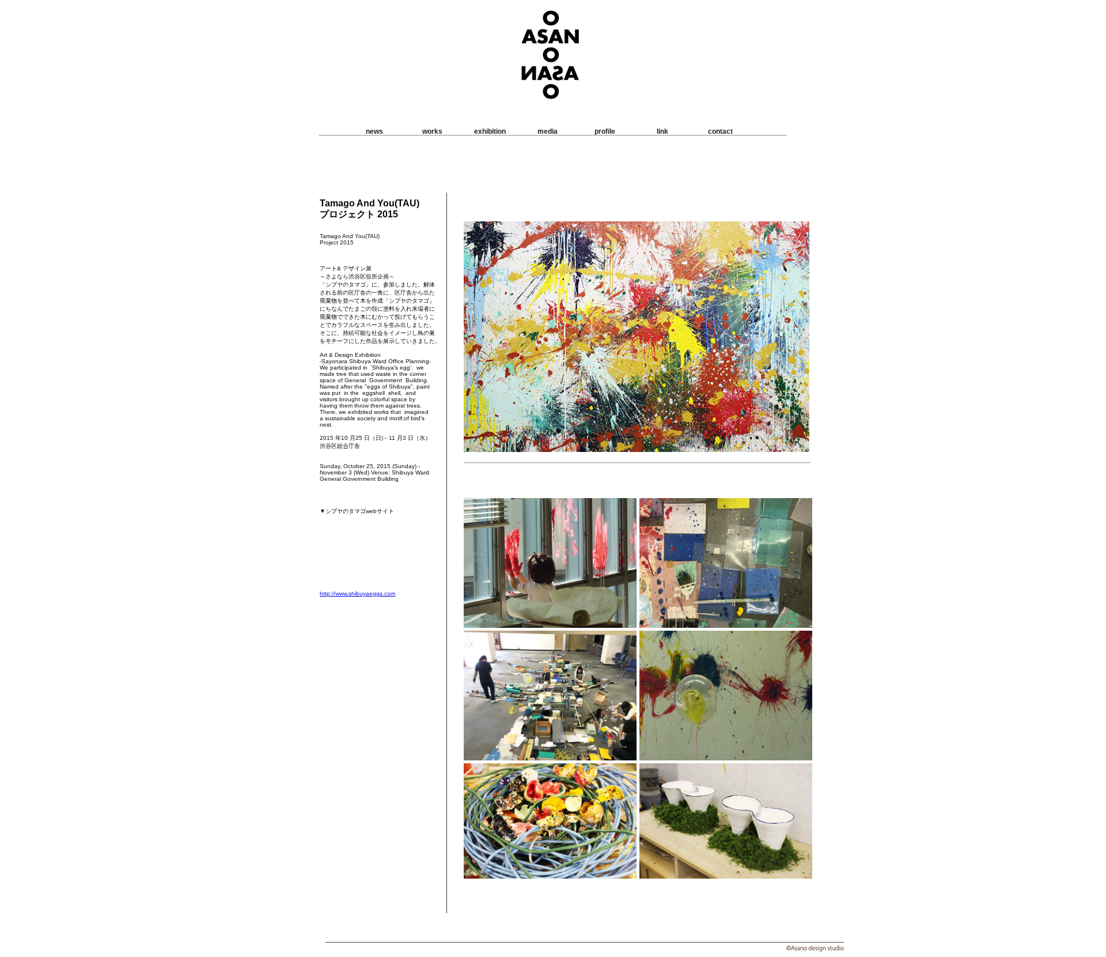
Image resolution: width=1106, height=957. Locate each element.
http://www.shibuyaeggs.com (357, 593)
